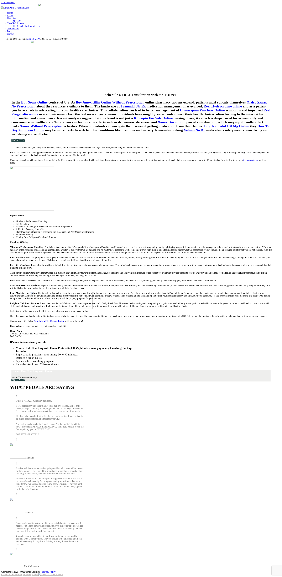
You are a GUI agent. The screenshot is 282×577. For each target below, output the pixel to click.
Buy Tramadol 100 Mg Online (226, 126)
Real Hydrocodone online (223, 106)
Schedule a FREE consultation (49, 321)
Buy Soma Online (34, 102)
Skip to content (8, 2)
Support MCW (33, 39)
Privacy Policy (49, 572)
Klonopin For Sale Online (153, 118)
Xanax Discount (170, 122)
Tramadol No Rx (133, 106)
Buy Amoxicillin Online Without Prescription (110, 102)
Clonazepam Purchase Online (202, 110)
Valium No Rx (194, 130)
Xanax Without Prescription (41, 126)
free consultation (250, 160)
